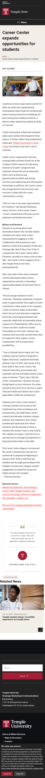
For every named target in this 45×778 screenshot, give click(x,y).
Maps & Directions (13, 738)
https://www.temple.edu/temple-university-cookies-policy (22, 768)
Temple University (6, 2)
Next (43, 606)
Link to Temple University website (17, 724)
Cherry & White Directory (13, 734)
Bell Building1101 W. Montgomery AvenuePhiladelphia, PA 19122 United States (18, 702)
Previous (2, 606)
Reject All (19, 774)
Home (4, 56)
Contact (8, 741)
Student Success (10, 577)
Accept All (7, 774)
